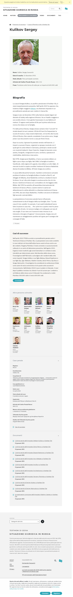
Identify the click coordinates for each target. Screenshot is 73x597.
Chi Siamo (12, 565)
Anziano (17, 223)
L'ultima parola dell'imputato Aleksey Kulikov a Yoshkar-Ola (33, 441)
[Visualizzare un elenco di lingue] (62, 2)
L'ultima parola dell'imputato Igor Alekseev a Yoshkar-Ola (33, 459)
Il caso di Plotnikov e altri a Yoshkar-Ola (38, 24)
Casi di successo (20, 427)
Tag (59, 15)
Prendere (45, 593)
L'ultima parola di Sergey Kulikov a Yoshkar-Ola (29, 482)
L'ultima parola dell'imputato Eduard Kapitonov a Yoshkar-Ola (34, 453)
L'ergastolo (25, 566)
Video (42, 15)
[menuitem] (5, 15)
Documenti (51, 15)
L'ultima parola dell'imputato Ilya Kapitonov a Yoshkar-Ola (33, 470)
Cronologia (18, 280)
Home (5, 15)
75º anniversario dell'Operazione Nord (34, 575)
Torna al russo (53, 2)
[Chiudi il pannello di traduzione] (69, 2)
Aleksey (33, 109)
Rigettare (57, 593)
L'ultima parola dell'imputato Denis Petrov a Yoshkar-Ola (32, 447)
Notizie (13, 15)
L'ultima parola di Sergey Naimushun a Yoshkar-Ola (31, 488)
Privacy (12, 569)
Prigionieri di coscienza (28, 15)
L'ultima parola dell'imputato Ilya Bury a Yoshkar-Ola (31, 464)
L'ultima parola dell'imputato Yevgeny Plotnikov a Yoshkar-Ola (34, 476)
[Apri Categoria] (42, 521)
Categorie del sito (17, 521)
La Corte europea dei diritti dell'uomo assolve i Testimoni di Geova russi (36, 570)
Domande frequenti (28, 563)
